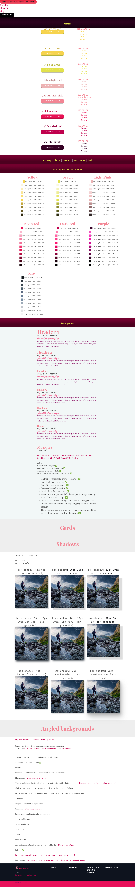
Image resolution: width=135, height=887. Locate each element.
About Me (4, 8)
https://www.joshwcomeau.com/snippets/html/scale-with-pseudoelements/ (55, 860)
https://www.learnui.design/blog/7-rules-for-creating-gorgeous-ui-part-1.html (46, 855)
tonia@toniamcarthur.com (25, 875)
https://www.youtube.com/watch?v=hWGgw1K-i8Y (34, 739)
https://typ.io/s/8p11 (66, 845)
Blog (2, 11)
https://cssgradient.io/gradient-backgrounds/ (97, 783)
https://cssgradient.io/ (33, 809)
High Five (4, 5)
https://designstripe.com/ (37, 778)
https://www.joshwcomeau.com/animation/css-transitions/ (47, 748)
